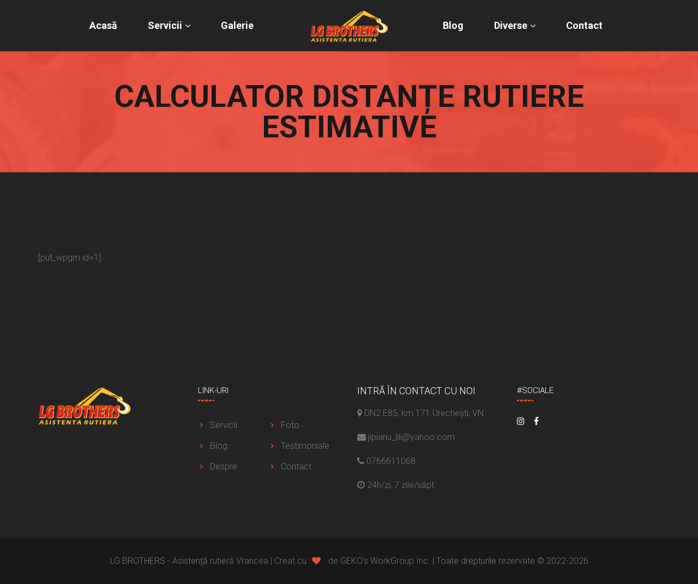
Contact (584, 25)
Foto (290, 425)
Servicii (165, 25)
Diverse (510, 25)
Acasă (103, 25)
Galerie (237, 25)
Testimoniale (305, 446)
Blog (453, 25)
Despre (223, 466)
